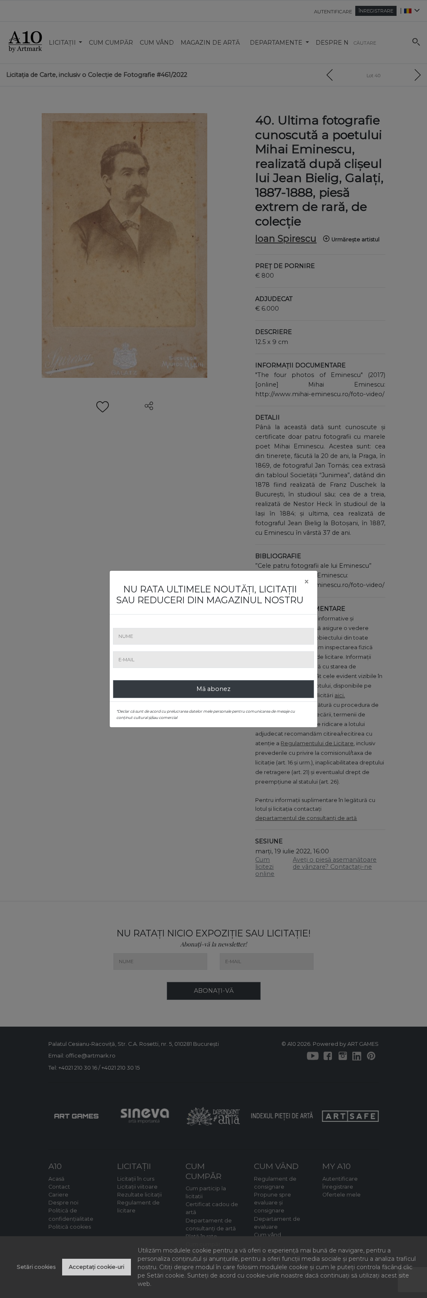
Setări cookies (36, 1267)
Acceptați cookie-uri (96, 1267)
